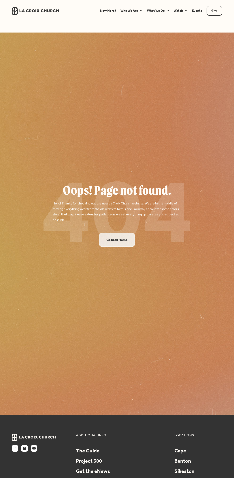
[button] (107, 11)
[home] (51, 11)
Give (214, 11)
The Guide (87, 451)
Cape (180, 451)
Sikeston (184, 471)
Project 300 (89, 461)
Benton (182, 461)
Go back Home (117, 240)
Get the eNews (93, 471)
